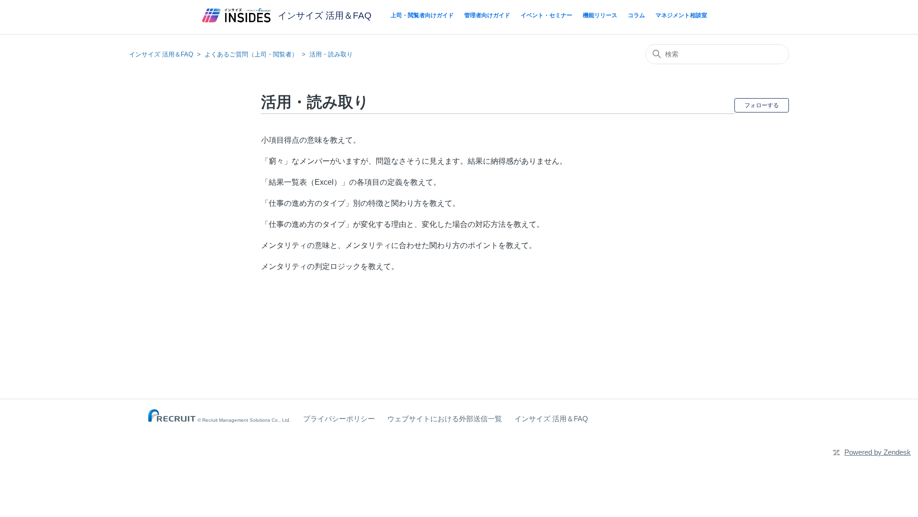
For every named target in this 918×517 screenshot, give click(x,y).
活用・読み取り (331, 54)
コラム (636, 15)
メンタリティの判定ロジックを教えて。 (330, 266)
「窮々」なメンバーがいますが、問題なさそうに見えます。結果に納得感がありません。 (414, 161)
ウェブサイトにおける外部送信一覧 (444, 419)
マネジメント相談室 (681, 15)
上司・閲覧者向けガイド (422, 15)
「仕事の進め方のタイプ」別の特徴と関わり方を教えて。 (360, 203)
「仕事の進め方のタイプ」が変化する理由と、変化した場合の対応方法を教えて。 (402, 224)
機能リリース (600, 15)
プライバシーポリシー (339, 419)
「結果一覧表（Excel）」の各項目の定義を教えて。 (351, 182)
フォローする (761, 105)
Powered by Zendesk (877, 452)
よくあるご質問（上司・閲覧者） (251, 54)
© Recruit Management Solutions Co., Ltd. (244, 420)
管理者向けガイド (487, 15)
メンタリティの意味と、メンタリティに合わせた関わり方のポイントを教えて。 (398, 245)
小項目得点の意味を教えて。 (311, 140)
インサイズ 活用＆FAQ (161, 54)
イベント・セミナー (546, 15)
